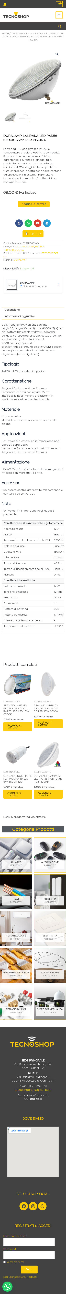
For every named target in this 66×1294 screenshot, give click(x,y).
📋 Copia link (33, 234)
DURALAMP (20, 260)
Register (32, 1277)
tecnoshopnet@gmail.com (33, 1090)
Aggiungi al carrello (33, 204)
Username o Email (14, 1236)
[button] (60, 26)
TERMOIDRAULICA (21, 33)
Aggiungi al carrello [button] (14, 726)
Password (9, 1249)
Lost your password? (14, 1277)
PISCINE (39, 33)
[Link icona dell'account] (4, 4)
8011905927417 (50, 253)
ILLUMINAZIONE (55, 33)
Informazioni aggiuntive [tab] (20, 316)
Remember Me (15, 1262)
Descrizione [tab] (12, 310)
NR (5, 256)
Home (5, 33)
